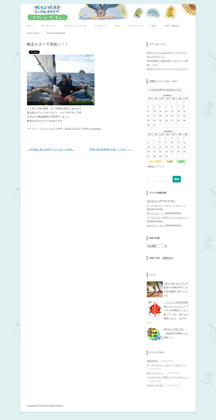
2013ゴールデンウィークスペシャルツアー (168, 69)
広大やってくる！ (155, 225)
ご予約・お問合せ (171, 26)
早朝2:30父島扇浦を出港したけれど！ (110, 149)
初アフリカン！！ (155, 213)
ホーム (30, 26)
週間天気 (167, 258)
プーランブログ (47, 128)
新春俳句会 (152, 201)
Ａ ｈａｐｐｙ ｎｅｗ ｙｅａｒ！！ (166, 205)
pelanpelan (95, 128)
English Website (56, 33)
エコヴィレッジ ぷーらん (75, 26)
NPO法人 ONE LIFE (174, 329)
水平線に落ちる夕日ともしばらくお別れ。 (51, 149)
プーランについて (135, 26)
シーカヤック (100, 26)
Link (153, 26)
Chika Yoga (33, 33)
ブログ (117, 26)
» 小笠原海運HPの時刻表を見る (165, 89)
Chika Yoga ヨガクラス (175, 283)
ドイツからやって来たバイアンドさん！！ (167, 217)
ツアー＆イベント (48, 26)
